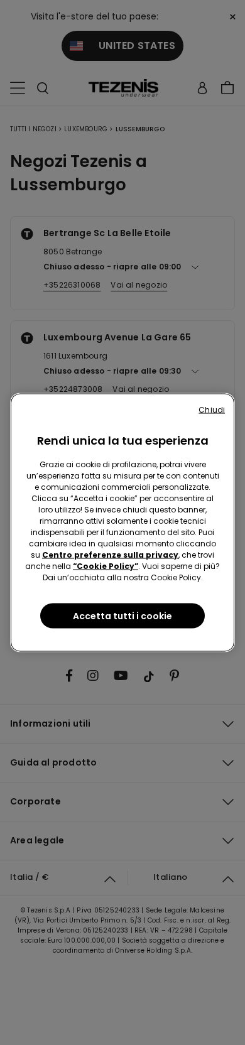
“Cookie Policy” (105, 566)
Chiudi (212, 409)
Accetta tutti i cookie (122, 616)
